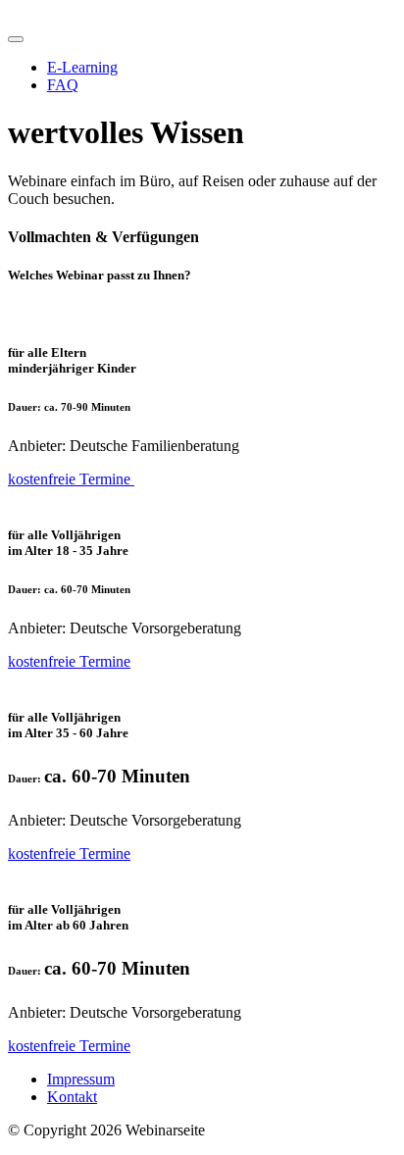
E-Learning (82, 67)
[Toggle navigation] (16, 39)
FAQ (62, 84)
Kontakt (72, 1096)
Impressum (81, 1079)
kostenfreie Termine (71, 479)
